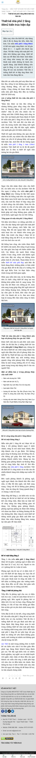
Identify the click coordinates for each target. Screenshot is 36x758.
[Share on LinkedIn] (19, 678)
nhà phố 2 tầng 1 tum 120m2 (22, 144)
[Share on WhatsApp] (2, 678)
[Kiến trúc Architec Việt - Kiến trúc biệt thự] (18, 2)
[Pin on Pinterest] (16, 678)
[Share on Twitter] (9, 678)
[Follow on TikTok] (9, 711)
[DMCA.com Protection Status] (7, 738)
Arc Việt (4, 644)
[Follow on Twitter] (12, 711)
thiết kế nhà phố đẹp (15, 262)
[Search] (34, 2)
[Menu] (2, 2)
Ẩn (11, 31)
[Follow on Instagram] (5, 711)
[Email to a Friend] (12, 678)
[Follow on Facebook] (2, 711)
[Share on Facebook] (6, 678)
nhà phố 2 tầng (17, 467)
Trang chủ (5, 9)
